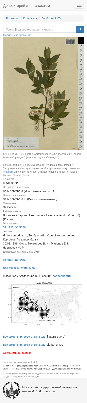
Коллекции (30, 18)
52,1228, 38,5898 (14, 227)
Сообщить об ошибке (17, 353)
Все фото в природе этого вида (24, 336)
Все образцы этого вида (19, 268)
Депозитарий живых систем (26, 5)
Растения (12, 18)
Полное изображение (17, 35)
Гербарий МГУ (51, 18)
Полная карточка (14, 259)
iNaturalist (8, 171)
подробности (61, 276)
